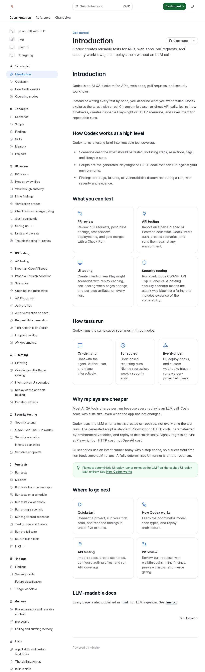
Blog (21, 39)
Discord (23, 47)
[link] (103, 230)
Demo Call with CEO (31, 31)
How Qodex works (119, 471)
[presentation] (35, 347)
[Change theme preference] (192, 6)
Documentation (20, 17)
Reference (43, 17)
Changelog (63, 17)
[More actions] (194, 40)
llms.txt (171, 602)
